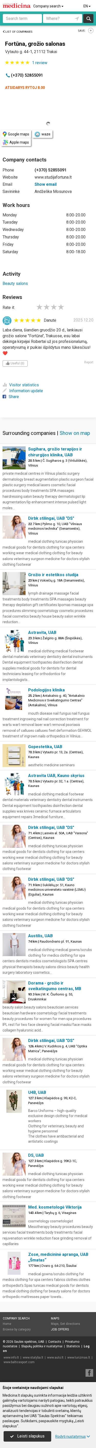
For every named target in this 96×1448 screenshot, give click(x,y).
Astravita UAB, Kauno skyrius (56, 775)
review (39, 62)
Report (88, 362)
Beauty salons (15, 283)
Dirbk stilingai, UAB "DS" (51, 518)
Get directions (70, 1324)
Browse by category (17, 1329)
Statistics (73, 1346)
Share (14, 396)
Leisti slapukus (30, 1436)
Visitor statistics (24, 385)
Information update (26, 390)
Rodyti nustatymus (70, 1436)
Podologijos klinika (46, 690)
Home (7, 1324)
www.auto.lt (55, 1357)
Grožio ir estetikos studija (53, 574)
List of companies (19, 31)
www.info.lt (11, 1357)
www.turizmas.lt (78, 1357)
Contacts (54, 1341)
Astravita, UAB (42, 632)
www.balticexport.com (19, 1362)
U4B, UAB (37, 1092)
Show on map (75, 433)
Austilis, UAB (40, 935)
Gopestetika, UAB (45, 746)
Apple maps (19, 142)
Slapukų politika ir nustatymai (41, 1346)
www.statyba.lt (33, 1357)
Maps (55, 1318)
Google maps (18, 134)
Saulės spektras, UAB (29, 1341)
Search (88, 18)
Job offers (60, 1329)
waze (45, 134)
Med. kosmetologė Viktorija (55, 1207)
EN (86, 6)
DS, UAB (36, 1155)
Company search (47, 6)
